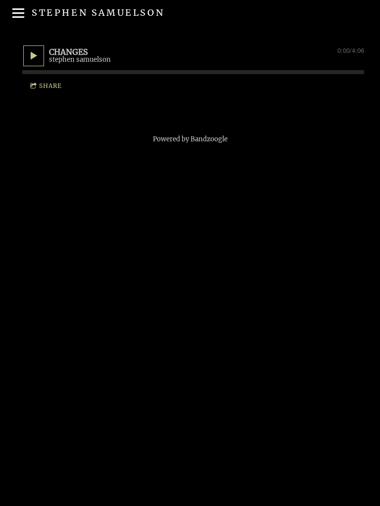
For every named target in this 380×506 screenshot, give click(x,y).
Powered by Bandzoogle (190, 139)
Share (50, 85)
